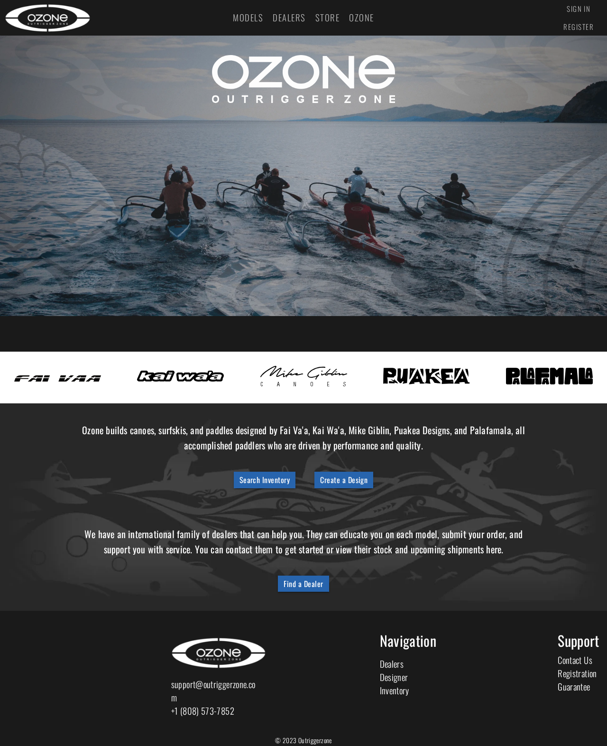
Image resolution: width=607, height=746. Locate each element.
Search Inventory (264, 479)
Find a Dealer (303, 583)
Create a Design (344, 479)
